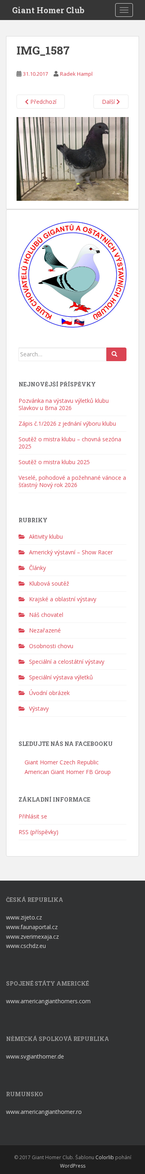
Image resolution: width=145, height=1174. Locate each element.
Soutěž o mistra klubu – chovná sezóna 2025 (70, 442)
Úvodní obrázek (49, 693)
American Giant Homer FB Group (67, 772)
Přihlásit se (33, 816)
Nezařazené (45, 630)
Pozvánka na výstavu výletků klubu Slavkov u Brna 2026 (64, 404)
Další (109, 101)
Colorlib (104, 1157)
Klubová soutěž (49, 583)
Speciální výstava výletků (61, 677)
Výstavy (39, 708)
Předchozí (42, 101)
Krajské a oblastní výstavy (62, 599)
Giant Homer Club (48, 10)
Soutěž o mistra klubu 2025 (54, 462)
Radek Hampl (76, 73)
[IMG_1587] (72, 158)
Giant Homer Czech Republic (61, 762)
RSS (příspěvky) (38, 832)
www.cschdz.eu (26, 946)
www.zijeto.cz (24, 917)
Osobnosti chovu (51, 646)
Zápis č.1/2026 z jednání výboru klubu (67, 423)
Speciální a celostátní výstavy (66, 661)
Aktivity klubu (46, 536)
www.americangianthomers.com (49, 1001)
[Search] (116, 354)
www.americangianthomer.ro (44, 1111)
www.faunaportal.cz (32, 927)
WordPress (72, 1165)
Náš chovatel (46, 614)
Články (37, 568)
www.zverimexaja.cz (32, 936)
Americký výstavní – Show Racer (71, 552)
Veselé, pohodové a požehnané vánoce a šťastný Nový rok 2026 (72, 481)
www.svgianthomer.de (35, 1056)
